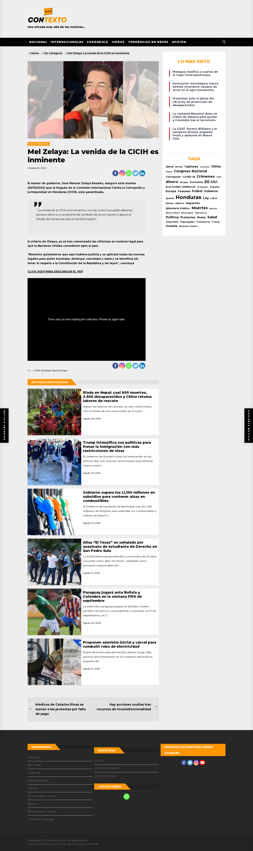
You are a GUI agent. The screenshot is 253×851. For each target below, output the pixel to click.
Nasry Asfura (173, 213)
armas (179, 166)
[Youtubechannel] (202, 762)
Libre (213, 198)
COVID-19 (189, 176)
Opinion (33, 803)
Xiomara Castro (188, 226)
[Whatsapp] (129, 173)
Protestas (188, 217)
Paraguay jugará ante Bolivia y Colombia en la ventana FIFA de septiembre (112, 596)
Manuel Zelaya (59, 370)
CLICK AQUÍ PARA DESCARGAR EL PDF (55, 271)
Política (172, 217)
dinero (172, 182)
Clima (169, 171)
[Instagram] (122, 173)
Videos (118, 42)
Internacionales (67, 42)
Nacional (38, 42)
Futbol (197, 191)
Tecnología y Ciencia (41, 811)
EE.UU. (211, 181)
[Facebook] (115, 173)
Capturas (191, 166)
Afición (179, 42)
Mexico (179, 203)
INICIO (98, 760)
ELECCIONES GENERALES (181, 187)
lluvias (170, 203)
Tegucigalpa (187, 222)
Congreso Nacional (190, 171)
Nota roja (34, 772)
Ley (206, 198)
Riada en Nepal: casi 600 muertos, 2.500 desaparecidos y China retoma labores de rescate (117, 396)
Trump (216, 222)
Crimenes (206, 176)
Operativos (201, 213)
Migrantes (193, 203)
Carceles (205, 167)
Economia (196, 182)
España (214, 187)
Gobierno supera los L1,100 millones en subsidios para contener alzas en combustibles (119, 496)
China (216, 166)
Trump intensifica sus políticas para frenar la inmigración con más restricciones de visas (117, 446)
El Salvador (202, 187)
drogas (184, 182)
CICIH (37, 370)
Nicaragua (187, 213)
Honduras (46, 370)
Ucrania (171, 226)
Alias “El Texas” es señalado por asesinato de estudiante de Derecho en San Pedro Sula (120, 546)
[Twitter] (136, 173)
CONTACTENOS (105, 776)
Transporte (203, 222)
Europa (171, 191)
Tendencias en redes (148, 42)
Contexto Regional (41, 819)
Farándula (97, 42)
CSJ (219, 177)
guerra (170, 198)
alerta (169, 166)
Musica (213, 208)
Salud (212, 217)
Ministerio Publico (178, 208)
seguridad (172, 222)
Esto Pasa (34, 765)
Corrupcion (173, 176)
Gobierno (211, 191)
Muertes (200, 208)
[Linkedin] (142, 173)
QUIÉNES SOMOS (106, 768)
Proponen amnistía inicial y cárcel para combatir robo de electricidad (119, 644)
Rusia (201, 217)
